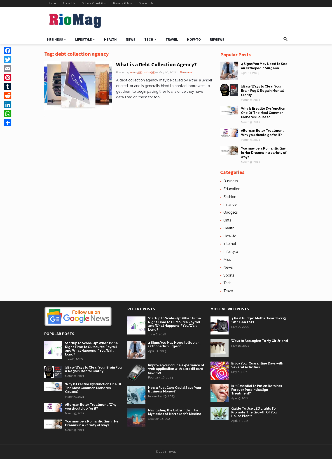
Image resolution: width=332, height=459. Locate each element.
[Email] (7, 68)
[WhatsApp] (7, 113)
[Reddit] (7, 95)
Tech (148, 39)
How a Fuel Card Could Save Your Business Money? (174, 389)
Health (110, 39)
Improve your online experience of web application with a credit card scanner (176, 369)
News (130, 39)
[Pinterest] (7, 77)
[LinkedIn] (7, 104)
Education (231, 189)
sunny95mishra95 (142, 72)
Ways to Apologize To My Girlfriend (259, 341)
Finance (229, 204)
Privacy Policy (122, 3)
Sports (228, 275)
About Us (69, 3)
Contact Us (146, 3)
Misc (227, 259)
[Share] (7, 122)
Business (55, 39)
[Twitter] (7, 59)
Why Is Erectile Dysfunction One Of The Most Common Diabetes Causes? (263, 113)
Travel (172, 39)
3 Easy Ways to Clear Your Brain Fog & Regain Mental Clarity (262, 91)
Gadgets (230, 212)
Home (52, 3)
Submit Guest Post (94, 3)
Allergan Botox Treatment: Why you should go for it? (91, 406)
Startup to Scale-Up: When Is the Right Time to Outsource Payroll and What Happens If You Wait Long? (91, 348)
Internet (229, 244)
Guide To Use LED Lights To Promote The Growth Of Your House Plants (254, 412)
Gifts (227, 220)
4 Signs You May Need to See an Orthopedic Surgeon (173, 344)
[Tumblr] (7, 86)
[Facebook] (7, 50)
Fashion (229, 197)
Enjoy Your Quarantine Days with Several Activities (257, 365)
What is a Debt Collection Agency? (156, 64)
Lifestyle (83, 39)
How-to (194, 39)
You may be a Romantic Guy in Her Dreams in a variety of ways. (264, 153)
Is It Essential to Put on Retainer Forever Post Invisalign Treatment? (256, 389)
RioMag (171, 451)
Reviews (217, 39)
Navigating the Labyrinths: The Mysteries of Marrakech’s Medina (174, 412)
